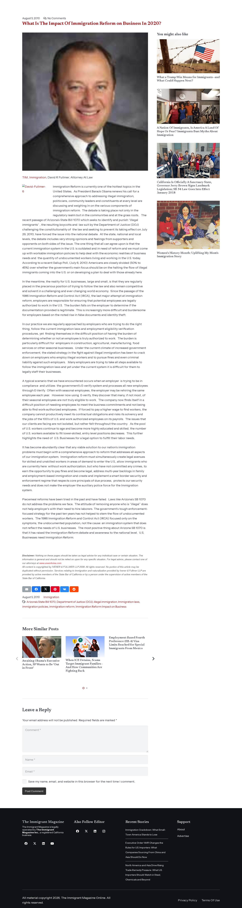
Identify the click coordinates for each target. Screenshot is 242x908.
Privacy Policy (187, 900)
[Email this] (26, 589)
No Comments (56, 18)
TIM (25, 177)
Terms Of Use (211, 900)
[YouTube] (52, 843)
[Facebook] (26, 843)
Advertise (183, 836)
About (181, 829)
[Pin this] (55, 589)
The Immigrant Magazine (43, 822)
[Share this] (36, 589)
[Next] (153, 659)
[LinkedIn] (43, 843)
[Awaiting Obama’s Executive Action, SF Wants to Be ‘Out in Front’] (41, 647)
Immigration (37, 177)
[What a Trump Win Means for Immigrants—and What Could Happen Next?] (188, 56)
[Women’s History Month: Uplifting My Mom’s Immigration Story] (188, 225)
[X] (34, 843)
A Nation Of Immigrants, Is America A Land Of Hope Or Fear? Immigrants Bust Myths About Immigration (188, 131)
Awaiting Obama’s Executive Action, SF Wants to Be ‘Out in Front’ (41, 664)
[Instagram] (104, 831)
